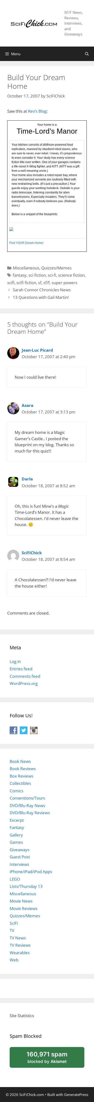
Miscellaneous (26, 268)
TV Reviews (20, 945)
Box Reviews (21, 776)
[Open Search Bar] (87, 54)
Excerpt (17, 820)
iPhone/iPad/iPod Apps (31, 871)
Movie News (21, 901)
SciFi (14, 923)
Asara (27, 405)
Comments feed (25, 676)
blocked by (53, 1059)
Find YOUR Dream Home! (26, 243)
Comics (16, 791)
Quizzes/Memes (56, 268)
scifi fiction (26, 282)
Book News (20, 761)
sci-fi (52, 275)
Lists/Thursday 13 (26, 886)
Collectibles (20, 783)
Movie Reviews (23, 908)
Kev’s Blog (37, 111)
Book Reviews (23, 768)
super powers (64, 282)
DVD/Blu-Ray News (27, 805)
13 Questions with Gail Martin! (41, 297)
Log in (15, 661)
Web (14, 960)
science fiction (71, 275)
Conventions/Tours (27, 798)
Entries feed (21, 668)
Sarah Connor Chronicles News (42, 290)
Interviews (19, 864)
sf (39, 282)
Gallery (16, 835)
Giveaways (19, 849)
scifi (10, 282)
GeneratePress (76, 1094)
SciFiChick (32, 552)
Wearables (20, 952)
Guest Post (20, 857)
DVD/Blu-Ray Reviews (30, 812)
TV (12, 930)
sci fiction (37, 275)
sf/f (46, 282)
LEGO (15, 879)
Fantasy (17, 827)
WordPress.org (24, 683)
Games (16, 842)
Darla (27, 479)
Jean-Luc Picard (37, 350)
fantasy (20, 275)
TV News (18, 938)
